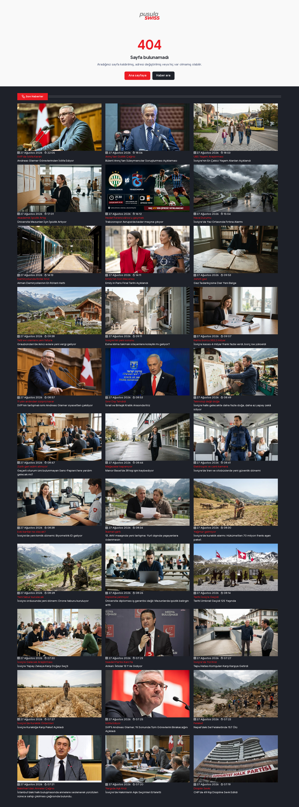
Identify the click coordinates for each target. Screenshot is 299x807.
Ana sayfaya (137, 75)
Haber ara (163, 75)
